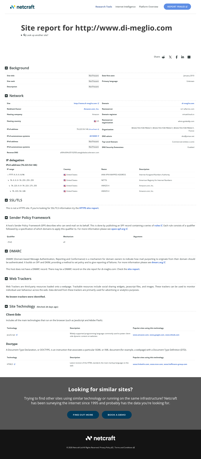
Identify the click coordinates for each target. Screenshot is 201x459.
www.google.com (157, 335)
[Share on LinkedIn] (182, 57)
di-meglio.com (188, 103)
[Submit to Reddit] (163, 57)
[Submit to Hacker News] (189, 57)
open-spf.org (118, 228)
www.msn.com (156, 364)
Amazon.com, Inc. (91, 109)
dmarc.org (157, 262)
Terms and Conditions (124, 447)
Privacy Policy (105, 447)
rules (157, 225)
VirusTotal (93, 129)
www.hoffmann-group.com (175, 364)
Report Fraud (176, 6)
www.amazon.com (141, 335)
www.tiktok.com (172, 335)
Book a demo (117, 414)
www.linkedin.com (141, 364)
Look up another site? (37, 35)
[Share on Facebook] (177, 57)
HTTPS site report (89, 208)
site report (133, 269)
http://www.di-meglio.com (85, 103)
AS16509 (93, 136)
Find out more (83, 414)
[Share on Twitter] (170, 57)
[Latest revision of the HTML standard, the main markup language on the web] (14, 364)
